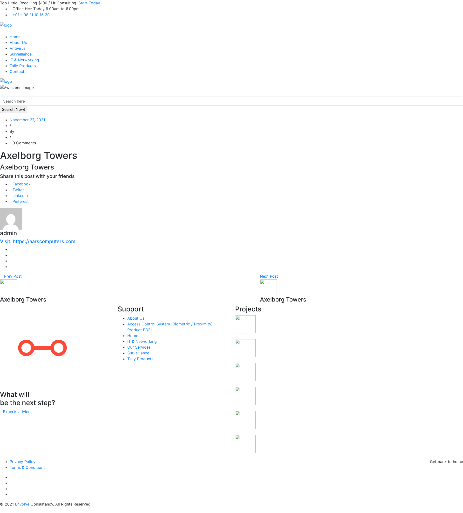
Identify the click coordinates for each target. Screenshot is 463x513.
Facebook (22, 184)
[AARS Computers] (6, 24)
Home (15, 36)
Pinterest (21, 201)
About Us (18, 42)
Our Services (138, 347)
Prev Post (12, 276)
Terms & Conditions (27, 467)
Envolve (22, 504)
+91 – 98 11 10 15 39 (31, 14)
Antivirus (18, 48)
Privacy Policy (22, 461)
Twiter (18, 189)
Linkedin (20, 195)
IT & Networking (24, 59)
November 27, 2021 (27, 119)
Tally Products (23, 65)
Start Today (89, 2)
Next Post (269, 276)
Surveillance (21, 54)
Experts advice (16, 411)
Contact (17, 71)
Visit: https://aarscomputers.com (37, 241)
